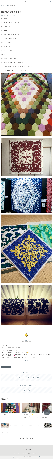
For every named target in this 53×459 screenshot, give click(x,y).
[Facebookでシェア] (19, 377)
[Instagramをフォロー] (28, 361)
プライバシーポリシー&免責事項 (22, 453)
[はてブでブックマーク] (24, 377)
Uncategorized (7, 366)
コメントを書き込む (26, 438)
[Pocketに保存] (28, 377)
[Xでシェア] (15, 377)
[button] (38, 377)
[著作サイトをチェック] (25, 361)
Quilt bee (26, 1)
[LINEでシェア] (33, 377)
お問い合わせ (35, 453)
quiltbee (26, 340)
